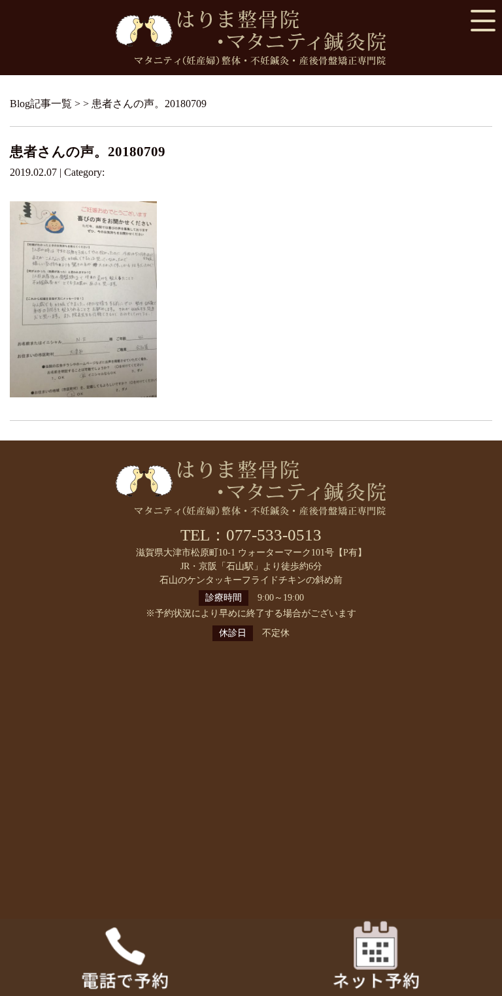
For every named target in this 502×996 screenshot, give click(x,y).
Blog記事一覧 (41, 103)
